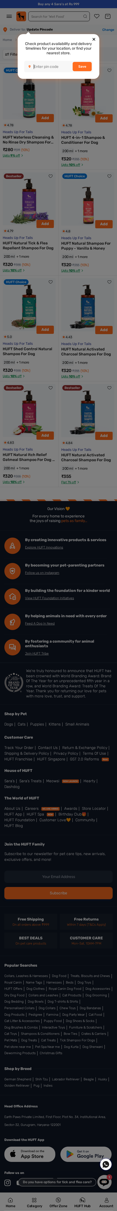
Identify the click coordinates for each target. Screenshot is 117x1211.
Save (82, 66)
